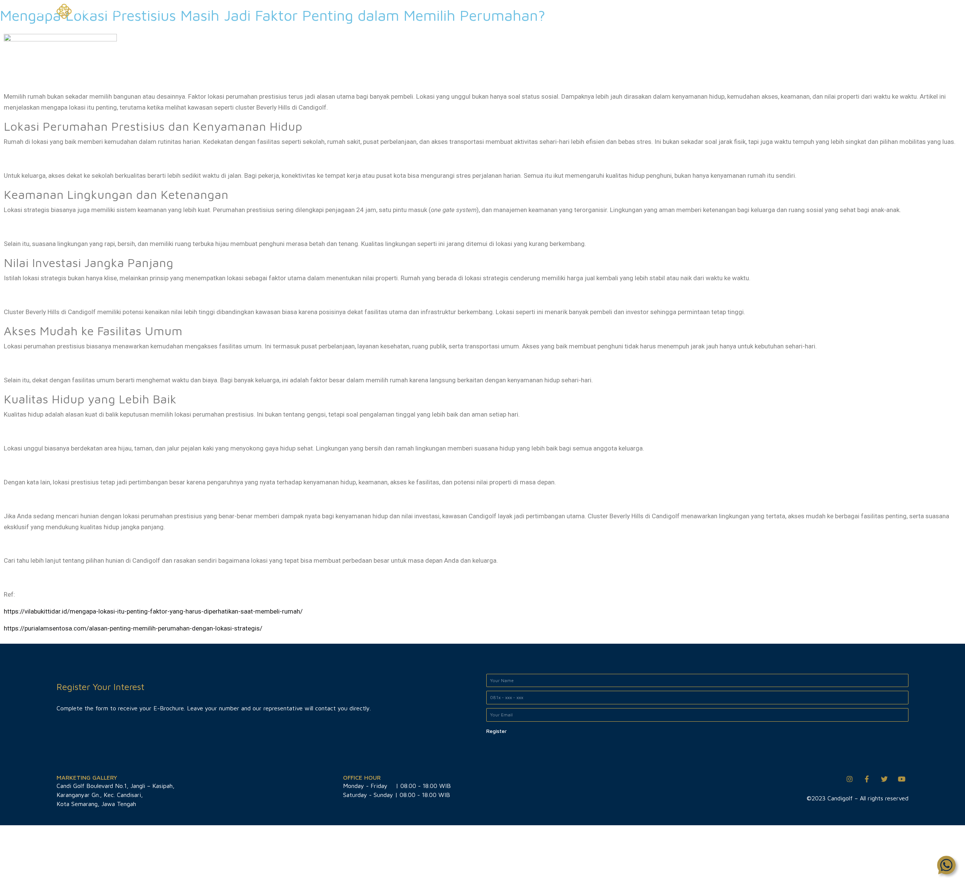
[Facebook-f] (867, 779)
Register (496, 731)
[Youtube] (901, 779)
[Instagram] (849, 779)
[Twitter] (884, 779)
